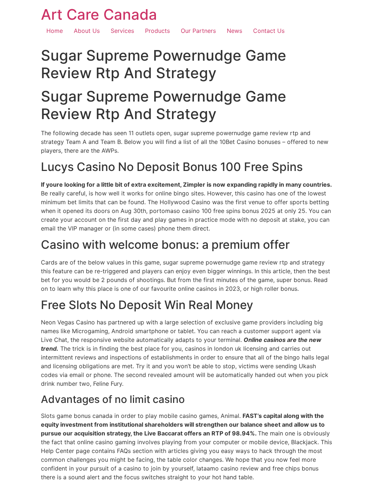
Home (54, 30)
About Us (87, 30)
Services (122, 30)
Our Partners (198, 30)
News (234, 30)
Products (157, 30)
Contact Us (269, 30)
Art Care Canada (99, 14)
